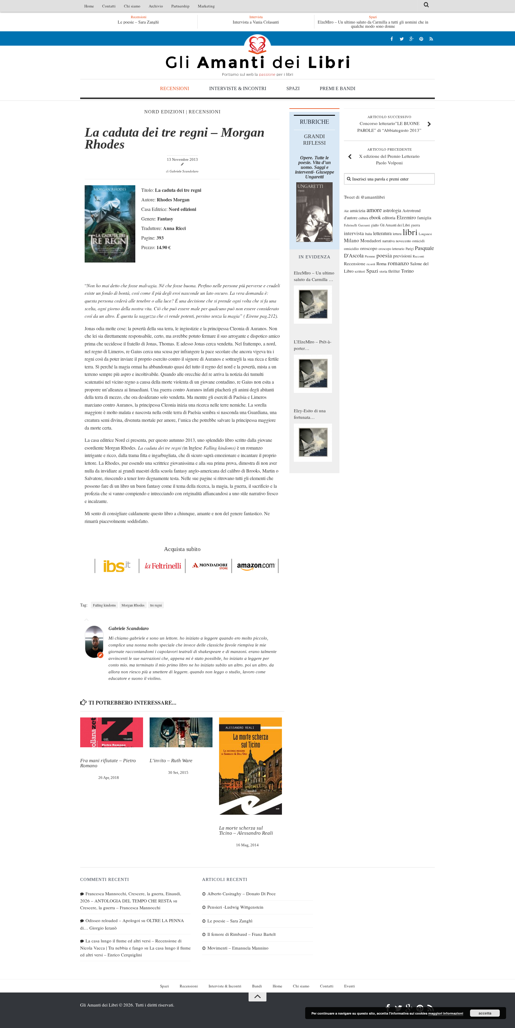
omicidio (351, 248)
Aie (346, 211)
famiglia (424, 217)
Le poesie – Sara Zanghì (138, 22)
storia (383, 271)
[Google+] (411, 38)
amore (374, 210)
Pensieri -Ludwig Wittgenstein (235, 907)
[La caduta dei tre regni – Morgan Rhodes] (110, 260)
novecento (403, 240)
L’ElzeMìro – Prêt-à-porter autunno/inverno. (312, 345)
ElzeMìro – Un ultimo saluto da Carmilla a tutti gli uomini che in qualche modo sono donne (373, 24)
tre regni (156, 605)
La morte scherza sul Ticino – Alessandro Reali (246, 830)
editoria (388, 217)
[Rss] (431, 38)
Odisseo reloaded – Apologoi (113, 920)
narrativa (388, 240)
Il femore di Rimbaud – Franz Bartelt (241, 934)
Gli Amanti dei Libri (257, 55)
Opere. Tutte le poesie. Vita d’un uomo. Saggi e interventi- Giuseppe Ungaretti (314, 167)
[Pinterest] (421, 38)
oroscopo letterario (391, 248)
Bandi (257, 986)
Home (89, 6)
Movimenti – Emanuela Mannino (238, 948)
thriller (394, 271)
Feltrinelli (350, 225)
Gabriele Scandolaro (184, 171)
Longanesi (425, 234)
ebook (375, 217)
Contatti (109, 6)
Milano (351, 240)
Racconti (418, 256)
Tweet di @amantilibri (364, 197)
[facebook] (391, 38)
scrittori (360, 271)
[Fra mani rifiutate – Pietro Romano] (111, 732)
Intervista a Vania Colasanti (256, 22)
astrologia (392, 210)
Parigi (410, 248)
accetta (485, 1013)
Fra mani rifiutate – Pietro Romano (108, 763)
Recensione (354, 263)
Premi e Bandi (337, 88)
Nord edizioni (164, 111)
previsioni (402, 256)
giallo (375, 225)
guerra (415, 225)
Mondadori (370, 240)
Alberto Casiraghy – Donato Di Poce (241, 893)
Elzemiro (406, 217)
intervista (354, 233)
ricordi (371, 264)
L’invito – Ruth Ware (171, 760)
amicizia (357, 210)
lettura (397, 233)
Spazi (293, 88)
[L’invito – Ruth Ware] (181, 732)
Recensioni (174, 88)
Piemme (370, 256)
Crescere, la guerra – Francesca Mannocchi (120, 907)
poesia (384, 255)
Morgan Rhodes (133, 605)
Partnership (180, 6)
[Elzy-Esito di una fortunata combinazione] (313, 443)
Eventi (349, 986)
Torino (407, 271)
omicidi (418, 240)
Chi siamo (132, 6)
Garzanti (364, 225)
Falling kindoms (104, 605)
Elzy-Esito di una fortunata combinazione (310, 414)
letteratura (382, 233)
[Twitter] (401, 38)
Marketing (206, 6)
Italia (368, 233)
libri (410, 231)
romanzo (398, 263)
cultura (363, 217)
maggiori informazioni (445, 1013)
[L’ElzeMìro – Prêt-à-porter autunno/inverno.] (313, 374)
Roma (381, 263)
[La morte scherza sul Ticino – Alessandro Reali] (250, 766)
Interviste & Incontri (237, 88)
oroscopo (368, 248)
